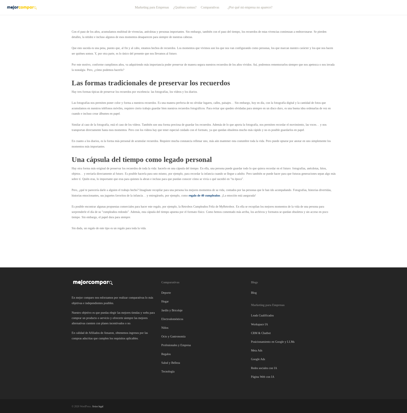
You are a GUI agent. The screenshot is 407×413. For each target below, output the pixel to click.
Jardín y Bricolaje (172, 310)
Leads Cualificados (262, 315)
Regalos (166, 354)
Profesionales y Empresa (176, 345)
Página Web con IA (262, 376)
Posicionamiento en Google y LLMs (272, 341)
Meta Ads (256, 350)
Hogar (165, 301)
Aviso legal (97, 406)
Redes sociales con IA (264, 368)
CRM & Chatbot (261, 333)
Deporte (166, 292)
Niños (164, 327)
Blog (254, 292)
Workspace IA (259, 324)
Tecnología (167, 371)
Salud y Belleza (170, 362)
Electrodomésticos (172, 319)
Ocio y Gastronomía (173, 336)
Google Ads (258, 359)
